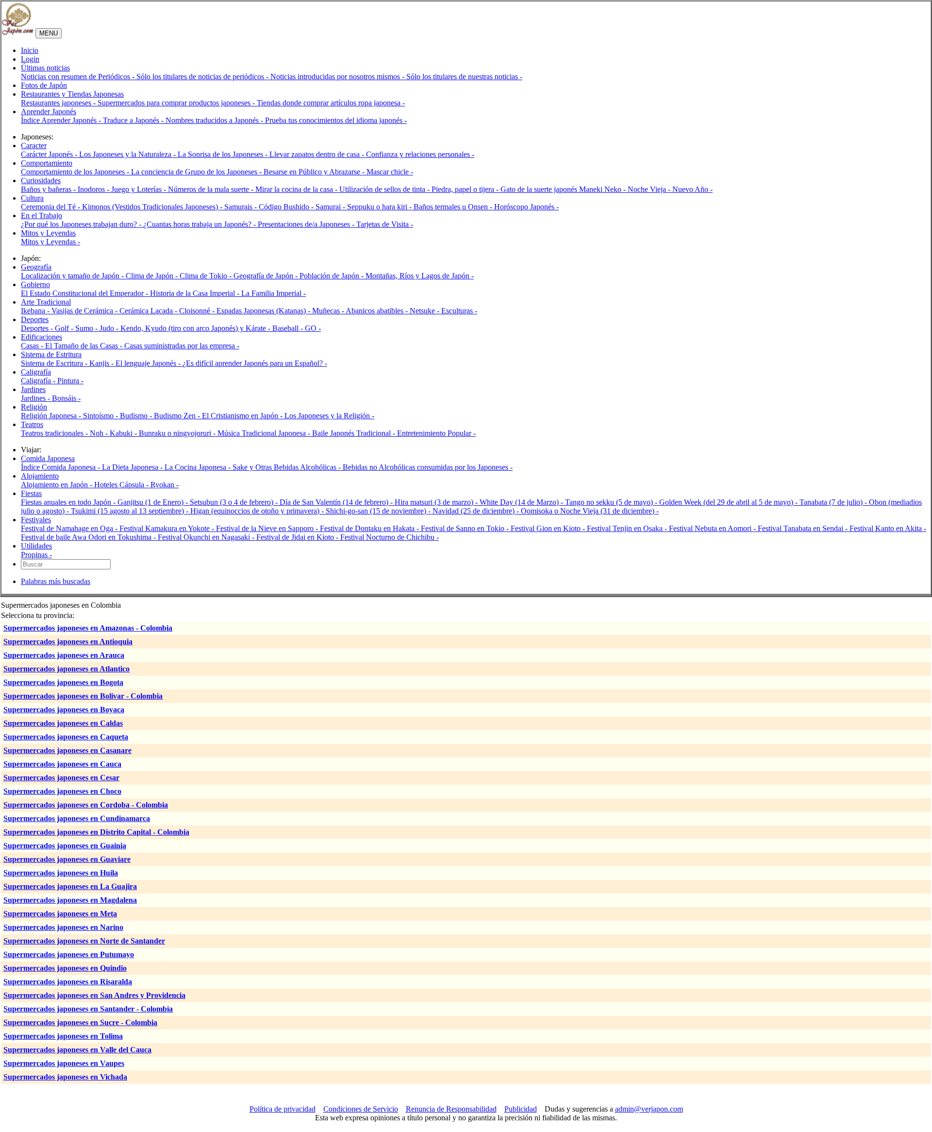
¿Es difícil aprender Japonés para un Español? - (255, 363)
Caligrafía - (39, 381)
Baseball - (288, 328)
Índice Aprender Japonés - (62, 120)
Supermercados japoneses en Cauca (62, 764)
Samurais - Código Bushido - (270, 207)
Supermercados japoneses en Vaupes (63, 1063)
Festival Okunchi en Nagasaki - (207, 537)
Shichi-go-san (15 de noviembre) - (379, 511)
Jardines (33, 389)
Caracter (34, 145)
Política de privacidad (283, 1109)
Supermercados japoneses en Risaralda (67, 982)
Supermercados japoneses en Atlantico (66, 669)
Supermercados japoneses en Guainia (64, 845)
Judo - (110, 328)
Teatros (32, 424)
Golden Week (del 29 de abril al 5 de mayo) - (729, 502)
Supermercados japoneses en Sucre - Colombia (80, 1022)
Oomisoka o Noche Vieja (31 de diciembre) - (590, 511)
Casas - (33, 346)
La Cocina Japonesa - (199, 467)
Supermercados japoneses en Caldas (63, 723)
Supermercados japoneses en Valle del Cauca (77, 1050)
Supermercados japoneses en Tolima (63, 1036)
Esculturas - (459, 311)
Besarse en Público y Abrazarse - (315, 172)
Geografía (36, 267)
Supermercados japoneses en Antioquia (68, 641)
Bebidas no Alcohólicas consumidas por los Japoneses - (428, 467)
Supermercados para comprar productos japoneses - (177, 103)
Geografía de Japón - (266, 276)
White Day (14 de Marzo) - (522, 502)
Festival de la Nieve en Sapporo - (268, 528)
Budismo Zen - (178, 416)
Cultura (32, 198)
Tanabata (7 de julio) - (834, 502)
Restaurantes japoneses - (59, 103)
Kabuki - (124, 433)
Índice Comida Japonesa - (61, 467)
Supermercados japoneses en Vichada (65, 1077)
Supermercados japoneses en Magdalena (70, 900)
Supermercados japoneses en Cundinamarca (76, 818)
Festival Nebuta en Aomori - (713, 528)
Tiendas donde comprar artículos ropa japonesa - (331, 103)
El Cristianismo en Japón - (243, 416)
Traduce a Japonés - (134, 120)
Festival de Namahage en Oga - (70, 528)
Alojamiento (40, 476)
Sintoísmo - (101, 416)
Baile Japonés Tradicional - (354, 433)
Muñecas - (329, 311)
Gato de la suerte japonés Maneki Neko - (564, 189)
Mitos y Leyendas (48, 233)
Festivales (36, 519)
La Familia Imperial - (273, 293)
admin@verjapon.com (649, 1109)
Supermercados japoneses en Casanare (67, 750)
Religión (34, 407)
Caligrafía (36, 372)
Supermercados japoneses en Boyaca (63, 709)
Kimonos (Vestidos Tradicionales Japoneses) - (153, 207)
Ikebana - (36, 311)
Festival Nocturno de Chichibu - (389, 537)
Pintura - (70, 381)
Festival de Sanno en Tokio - (466, 528)
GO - (313, 328)
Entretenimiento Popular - (436, 433)
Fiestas (31, 493)
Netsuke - (425, 311)
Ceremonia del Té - (51, 207)
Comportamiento (46, 163)
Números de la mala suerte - (211, 189)
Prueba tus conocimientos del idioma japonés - (336, 120)
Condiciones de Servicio (360, 1109)
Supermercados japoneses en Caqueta (65, 737)
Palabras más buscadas (55, 581)
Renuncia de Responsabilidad (451, 1109)
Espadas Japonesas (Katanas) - (264, 311)
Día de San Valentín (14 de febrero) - (337, 502)
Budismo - (137, 416)
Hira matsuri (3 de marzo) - (437, 502)
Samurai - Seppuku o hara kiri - (365, 207)
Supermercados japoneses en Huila (60, 873)
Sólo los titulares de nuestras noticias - (464, 76)
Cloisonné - (197, 311)
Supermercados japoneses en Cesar (61, 777)
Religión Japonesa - (52, 416)
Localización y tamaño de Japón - (73, 276)
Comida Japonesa (48, 458)
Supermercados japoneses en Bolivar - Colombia (83, 696)
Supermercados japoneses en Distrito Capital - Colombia (96, 832)
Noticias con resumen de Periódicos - (78, 76)
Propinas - (36, 554)
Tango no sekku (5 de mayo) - (612, 502)
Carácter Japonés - (50, 154)
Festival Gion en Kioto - (549, 528)
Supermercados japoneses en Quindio (65, 968)
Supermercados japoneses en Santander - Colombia (88, 1009)
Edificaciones (41, 337)
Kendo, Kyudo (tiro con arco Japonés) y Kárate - (196, 328)
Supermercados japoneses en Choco (62, 791)
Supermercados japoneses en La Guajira (70, 886)
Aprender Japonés (48, 111)
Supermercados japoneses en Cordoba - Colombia (85, 805)
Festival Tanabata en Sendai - (803, 528)
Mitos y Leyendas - (50, 242)
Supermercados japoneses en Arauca (63, 655)
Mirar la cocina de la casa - (297, 189)
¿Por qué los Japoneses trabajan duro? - (82, 224)
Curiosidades (41, 180)
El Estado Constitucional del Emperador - (85, 293)
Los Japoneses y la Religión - (329, 416)
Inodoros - (94, 189)
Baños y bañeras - (49, 189)
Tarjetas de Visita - (384, 224)
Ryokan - (164, 484)
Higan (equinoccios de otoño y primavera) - (258, 511)
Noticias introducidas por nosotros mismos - (338, 76)
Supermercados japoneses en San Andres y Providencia (94, 995)
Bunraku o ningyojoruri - (178, 433)
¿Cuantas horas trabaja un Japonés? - (200, 224)
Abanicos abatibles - (378, 311)
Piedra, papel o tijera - (466, 189)
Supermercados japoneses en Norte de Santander (84, 941)
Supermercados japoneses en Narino (63, 927)
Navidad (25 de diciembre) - (477, 511)
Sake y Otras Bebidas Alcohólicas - (288, 467)
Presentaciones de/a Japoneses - (307, 224)
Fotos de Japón (44, 85)
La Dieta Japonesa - (133, 467)
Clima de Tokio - (206, 276)
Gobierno (35, 284)
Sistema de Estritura (51, 354)
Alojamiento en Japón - (57, 484)
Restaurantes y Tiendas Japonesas (72, 94)
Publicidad (520, 1109)
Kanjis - (102, 363)
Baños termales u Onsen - (454, 207)
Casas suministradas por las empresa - (181, 346)
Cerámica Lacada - (149, 311)
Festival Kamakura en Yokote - (167, 528)
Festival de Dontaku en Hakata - (370, 528)
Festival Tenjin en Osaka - (628, 528)
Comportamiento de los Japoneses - (76, 172)
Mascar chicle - (389, 172)
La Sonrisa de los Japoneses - (223, 154)
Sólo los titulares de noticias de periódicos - (203, 76)
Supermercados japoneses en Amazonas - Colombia (87, 628)
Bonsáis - (66, 398)
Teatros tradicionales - (55, 433)
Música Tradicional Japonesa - (264, 433)
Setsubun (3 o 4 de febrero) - (235, 502)
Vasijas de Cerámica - (85, 311)
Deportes (35, 319)
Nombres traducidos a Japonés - (215, 120)
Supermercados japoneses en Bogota (63, 682)
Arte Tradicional (46, 302)
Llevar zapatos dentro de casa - (317, 154)
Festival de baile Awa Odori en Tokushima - (89, 537)
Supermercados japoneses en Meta (60, 913)
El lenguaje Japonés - (149, 363)
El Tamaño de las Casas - (84, 346)
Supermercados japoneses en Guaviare (67, 859)
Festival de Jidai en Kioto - (298, 537)
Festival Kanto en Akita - (887, 528)
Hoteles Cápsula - (122, 484)
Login (30, 59)
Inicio (29, 50)
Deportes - (38, 328)
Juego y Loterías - (139, 189)
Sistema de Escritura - (55, 363)
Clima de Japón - (153, 276)
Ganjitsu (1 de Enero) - (153, 502)
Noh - (100, 433)
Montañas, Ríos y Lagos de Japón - (420, 276)
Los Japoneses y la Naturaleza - (128, 154)
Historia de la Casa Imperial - (195, 293)
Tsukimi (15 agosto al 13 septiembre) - (130, 511)
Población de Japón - (333, 276)
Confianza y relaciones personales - (420, 154)
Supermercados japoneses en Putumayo (68, 954)
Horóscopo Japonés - (526, 207)
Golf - (65, 328)
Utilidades (36, 546)
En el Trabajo (41, 215)
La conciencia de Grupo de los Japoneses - (197, 172)
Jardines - (36, 398)
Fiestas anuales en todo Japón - (69, 502)
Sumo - (87, 328)
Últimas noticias (45, 68)
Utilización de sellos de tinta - (385, 189)
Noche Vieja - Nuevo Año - (670, 189)
